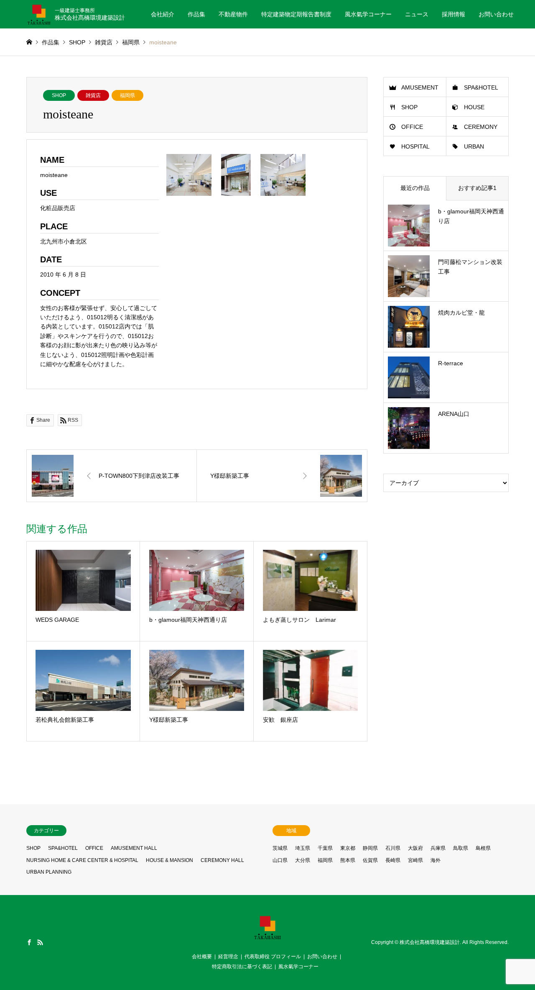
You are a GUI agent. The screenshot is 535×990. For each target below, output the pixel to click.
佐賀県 (370, 860)
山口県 (280, 860)
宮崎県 (415, 860)
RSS (40, 942)
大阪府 (415, 848)
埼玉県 (302, 848)
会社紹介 (162, 14)
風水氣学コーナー (368, 14)
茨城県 (280, 848)
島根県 (483, 848)
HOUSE (474, 107)
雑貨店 (93, 95)
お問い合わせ (496, 14)
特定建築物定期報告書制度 (296, 14)
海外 (436, 860)
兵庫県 (438, 848)
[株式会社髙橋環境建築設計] (267, 937)
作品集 (196, 14)
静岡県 (370, 848)
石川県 (392, 848)
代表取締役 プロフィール (273, 956)
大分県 (302, 860)
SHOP (59, 95)
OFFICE (412, 126)
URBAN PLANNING (48, 872)
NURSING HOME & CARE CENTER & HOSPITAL (82, 860)
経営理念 (228, 956)
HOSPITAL (415, 146)
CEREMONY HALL (222, 860)
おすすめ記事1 (477, 188)
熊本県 (347, 860)
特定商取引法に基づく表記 (242, 966)
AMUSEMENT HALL (134, 848)
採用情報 (453, 14)
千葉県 (325, 848)
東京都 (347, 848)
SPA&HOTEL (481, 87)
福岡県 (127, 95)
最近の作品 (415, 188)
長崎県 (392, 860)
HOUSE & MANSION (169, 860)
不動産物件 (233, 14)
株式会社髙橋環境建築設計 (430, 942)
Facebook (29, 942)
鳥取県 (460, 848)
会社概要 (202, 956)
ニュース (416, 14)
